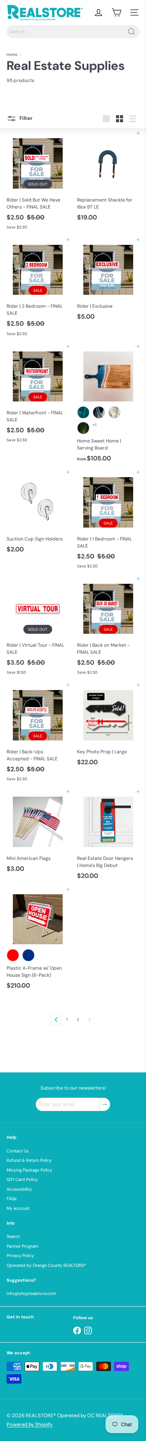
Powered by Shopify (30, 1424)
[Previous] (56, 1019)
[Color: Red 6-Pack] (13, 955)
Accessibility (19, 1189)
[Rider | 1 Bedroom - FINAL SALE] (108, 522)
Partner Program (23, 1246)
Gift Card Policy (22, 1179)
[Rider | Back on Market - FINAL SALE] (108, 629)
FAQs (12, 1198)
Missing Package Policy (29, 1170)
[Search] (131, 31)
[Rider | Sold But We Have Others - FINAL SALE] (38, 183)
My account (18, 1208)
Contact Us (18, 1151)
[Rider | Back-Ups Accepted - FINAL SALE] (38, 735)
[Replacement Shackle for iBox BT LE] (108, 179)
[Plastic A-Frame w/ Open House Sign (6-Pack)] (38, 941)
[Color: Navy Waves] (99, 412)
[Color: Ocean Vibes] (83, 412)
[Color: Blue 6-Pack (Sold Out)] (28, 955)
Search (13, 1236)
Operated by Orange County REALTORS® (46, 1265)
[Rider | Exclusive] (108, 282)
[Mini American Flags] (38, 833)
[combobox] (73, 31)
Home (12, 54)
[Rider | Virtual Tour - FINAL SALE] (38, 629)
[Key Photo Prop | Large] (108, 727)
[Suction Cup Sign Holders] (38, 514)
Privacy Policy (20, 1255)
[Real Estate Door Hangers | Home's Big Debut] (108, 837)
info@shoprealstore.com (31, 1293)
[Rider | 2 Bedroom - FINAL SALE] (38, 290)
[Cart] (116, 12)
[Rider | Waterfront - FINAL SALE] (38, 396)
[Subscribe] (104, 1104)
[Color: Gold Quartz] (114, 412)
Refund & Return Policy (29, 1160)
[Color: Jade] (83, 428)
